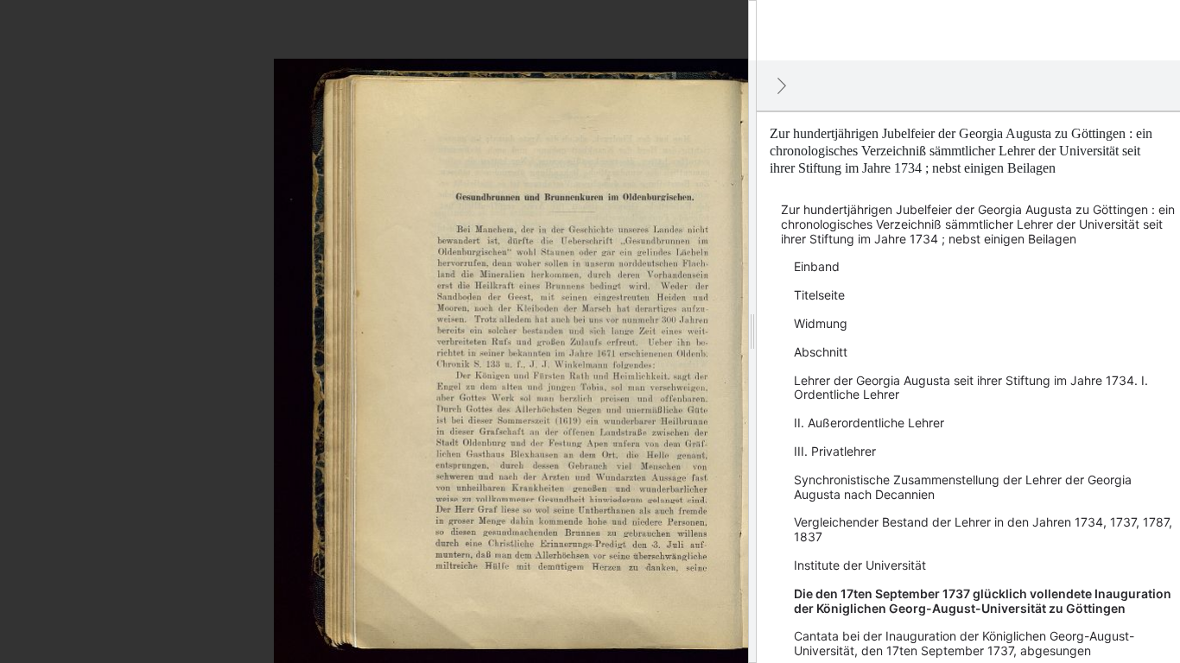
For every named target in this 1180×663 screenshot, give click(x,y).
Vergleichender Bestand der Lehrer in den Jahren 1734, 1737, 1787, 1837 (983, 529)
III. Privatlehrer (835, 451)
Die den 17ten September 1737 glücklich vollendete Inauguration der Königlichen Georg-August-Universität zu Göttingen (982, 601)
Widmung (820, 323)
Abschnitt (820, 351)
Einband (817, 266)
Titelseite (819, 294)
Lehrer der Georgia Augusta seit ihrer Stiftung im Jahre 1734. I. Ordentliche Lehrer (971, 387)
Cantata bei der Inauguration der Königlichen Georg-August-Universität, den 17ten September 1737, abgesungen (964, 643)
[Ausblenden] (782, 85)
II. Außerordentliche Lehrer (869, 422)
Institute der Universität (860, 565)
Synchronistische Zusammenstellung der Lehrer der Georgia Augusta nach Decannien (963, 487)
